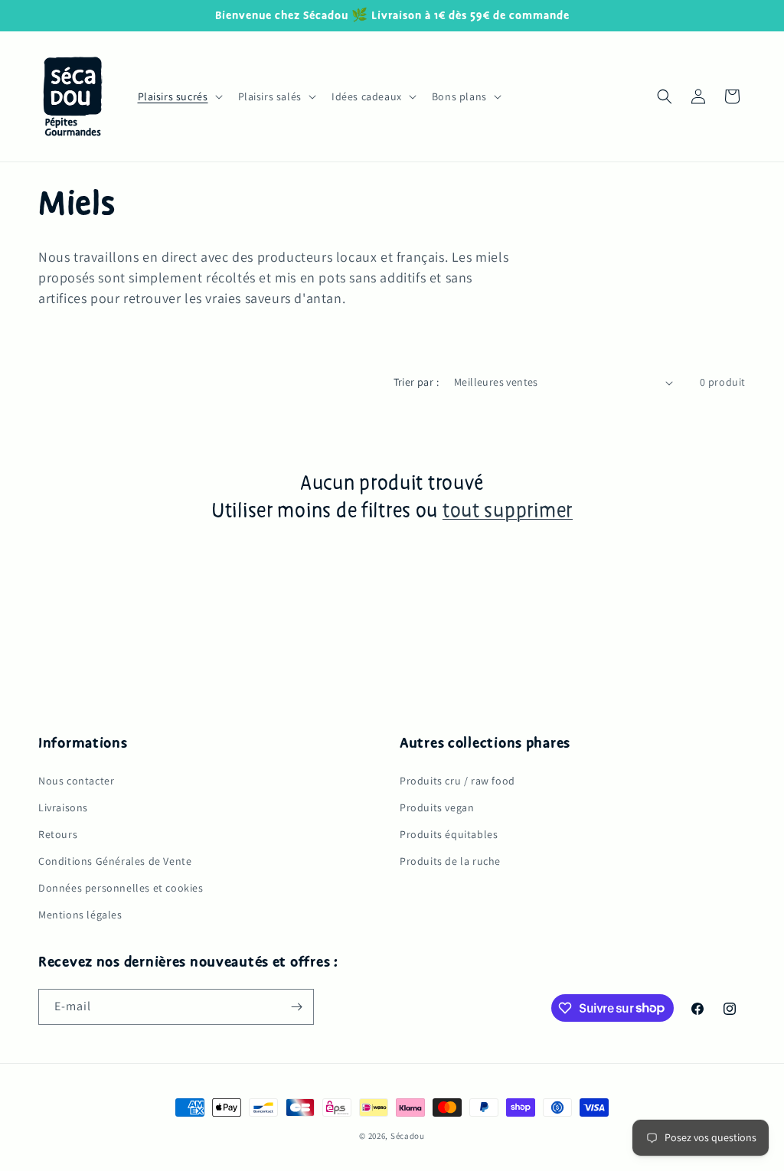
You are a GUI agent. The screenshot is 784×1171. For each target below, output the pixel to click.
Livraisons (63, 807)
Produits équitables (449, 834)
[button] (179, 96)
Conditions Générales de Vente (114, 861)
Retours (57, 834)
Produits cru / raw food (457, 781)
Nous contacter (76, 781)
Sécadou (407, 1135)
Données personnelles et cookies (121, 888)
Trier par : (416, 382)
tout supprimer (508, 511)
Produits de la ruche (450, 861)
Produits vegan (437, 807)
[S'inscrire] (296, 1007)
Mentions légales (80, 914)
